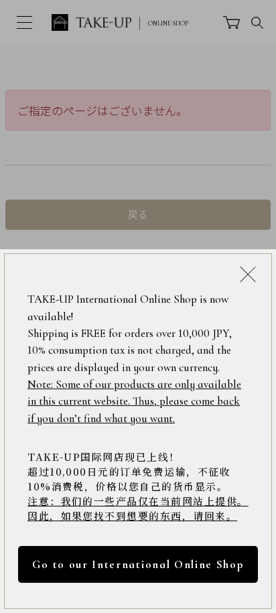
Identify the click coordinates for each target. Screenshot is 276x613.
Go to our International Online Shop (137, 564)
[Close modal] (248, 274)
